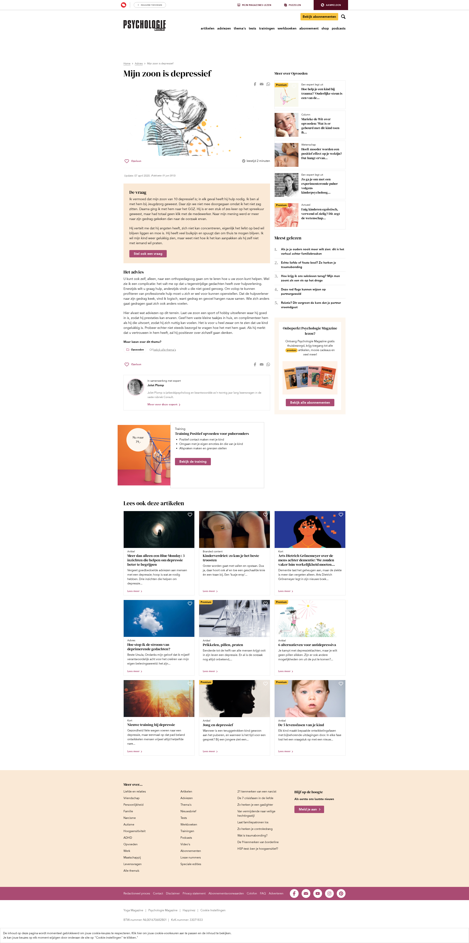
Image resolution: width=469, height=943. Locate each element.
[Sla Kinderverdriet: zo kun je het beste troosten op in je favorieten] (265, 514)
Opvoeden (137, 349)
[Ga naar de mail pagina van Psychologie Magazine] (306, 893)
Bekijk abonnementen (319, 17)
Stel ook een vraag (148, 254)
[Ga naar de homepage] (144, 25)
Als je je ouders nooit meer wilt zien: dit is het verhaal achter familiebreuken (312, 251)
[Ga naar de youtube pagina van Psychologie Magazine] (317, 893)
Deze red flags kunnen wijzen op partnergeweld (303, 292)
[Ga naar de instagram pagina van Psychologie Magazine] (329, 893)
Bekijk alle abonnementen (310, 403)
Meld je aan (308, 809)
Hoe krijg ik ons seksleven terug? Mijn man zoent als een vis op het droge (310, 278)
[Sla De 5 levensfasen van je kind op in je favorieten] (341, 683)
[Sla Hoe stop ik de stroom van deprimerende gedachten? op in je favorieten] (190, 603)
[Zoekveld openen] (343, 16)
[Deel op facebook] (255, 84)
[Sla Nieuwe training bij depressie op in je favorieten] (190, 683)
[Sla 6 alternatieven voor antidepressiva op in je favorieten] (341, 603)
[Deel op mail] (261, 84)
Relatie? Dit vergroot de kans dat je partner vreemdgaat (311, 305)
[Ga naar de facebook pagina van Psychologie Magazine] (294, 893)
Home (126, 63)
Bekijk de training (192, 462)
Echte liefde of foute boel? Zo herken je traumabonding (308, 265)
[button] (331, 5)
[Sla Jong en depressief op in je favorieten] (265, 683)
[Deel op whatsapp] (268, 84)
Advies (139, 63)
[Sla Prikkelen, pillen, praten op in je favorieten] (265, 603)
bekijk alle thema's (164, 349)
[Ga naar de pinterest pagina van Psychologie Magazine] (341, 893)
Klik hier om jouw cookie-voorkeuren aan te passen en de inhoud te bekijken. (181, 933)
